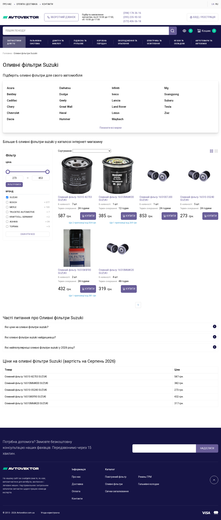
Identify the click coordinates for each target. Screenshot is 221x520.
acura (10, 88)
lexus (115, 113)
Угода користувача (50, 513)
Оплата (76, 491)
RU (216, 4)
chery (10, 106)
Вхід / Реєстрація (204, 17)
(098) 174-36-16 (132, 13)
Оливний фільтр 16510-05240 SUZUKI (197, 198)
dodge (63, 94)
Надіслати (207, 448)
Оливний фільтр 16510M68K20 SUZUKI (116, 271)
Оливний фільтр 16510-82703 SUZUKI (75, 198)
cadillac (12, 100)
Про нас (7, 4)
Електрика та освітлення (154, 42)
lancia (116, 100)
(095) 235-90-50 (132, 17)
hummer (64, 119)
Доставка (77, 484)
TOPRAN (29, 226)
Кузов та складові (179, 42)
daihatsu (65, 88)
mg (166, 88)
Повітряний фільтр (115, 476)
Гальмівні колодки (148, 484)
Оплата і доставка (26, 4)
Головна (7, 53)
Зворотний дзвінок (63, 17)
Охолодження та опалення (127, 42)
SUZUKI (13, 197)
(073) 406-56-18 (132, 21)
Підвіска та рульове (80, 42)
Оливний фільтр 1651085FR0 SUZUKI (74, 271)
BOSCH (29, 202)
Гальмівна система (36, 42)
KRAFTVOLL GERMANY (29, 217)
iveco (115, 94)
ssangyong (171, 94)
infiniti (115, 88)
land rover (119, 106)
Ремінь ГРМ (145, 476)
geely (62, 100)
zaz (166, 113)
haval (62, 113)
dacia (10, 119)
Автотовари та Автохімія (204, 42)
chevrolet (13, 113)
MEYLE (29, 207)
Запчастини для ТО (14, 42)
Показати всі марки (111, 127)
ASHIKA (29, 221)
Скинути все (27, 234)
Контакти (47, 4)
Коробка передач (102, 42)
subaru (168, 100)
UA (213, 4)
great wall (65, 106)
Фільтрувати (14, 184)
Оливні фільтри (114, 484)
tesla (167, 106)
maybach (117, 119)
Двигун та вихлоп (58, 42)
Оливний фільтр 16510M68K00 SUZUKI (116, 198)
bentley (11, 94)
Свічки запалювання (117, 491)
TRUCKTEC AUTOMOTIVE (29, 212)
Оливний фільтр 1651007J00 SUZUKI (156, 198)
